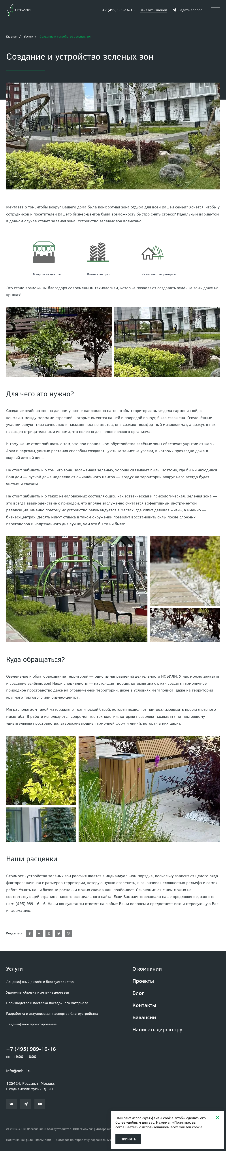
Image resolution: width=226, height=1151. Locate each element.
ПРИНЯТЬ (128, 1139)
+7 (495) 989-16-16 (118, 10)
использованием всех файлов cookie (172, 1127)
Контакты (144, 1005)
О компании (147, 968)
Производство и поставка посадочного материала (47, 1002)
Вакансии (144, 1017)
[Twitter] (58, 933)
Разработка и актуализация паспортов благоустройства (52, 1013)
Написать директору (157, 1029)
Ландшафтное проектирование (31, 1024)
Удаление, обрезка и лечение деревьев (37, 992)
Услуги (28, 36)
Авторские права (108, 1129)
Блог (138, 992)
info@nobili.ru (19, 1070)
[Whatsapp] (49, 933)
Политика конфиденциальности (28, 1140)
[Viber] (68, 933)
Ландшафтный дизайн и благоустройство (40, 981)
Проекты (143, 980)
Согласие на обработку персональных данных (89, 1140)
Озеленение (17, 676)
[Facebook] (29, 933)
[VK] (39, 933)
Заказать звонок (153, 10)
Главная (11, 36)
